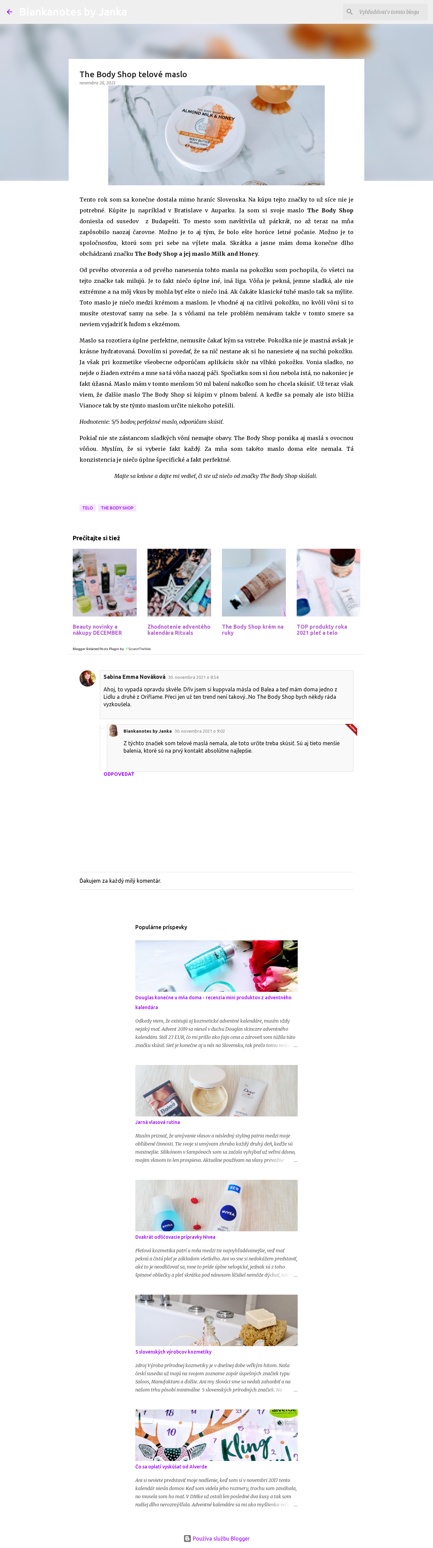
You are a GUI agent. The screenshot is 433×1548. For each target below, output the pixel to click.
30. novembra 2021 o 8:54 (193, 677)
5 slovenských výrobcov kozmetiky (173, 1352)
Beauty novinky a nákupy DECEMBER (97, 630)
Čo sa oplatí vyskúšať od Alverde (171, 1466)
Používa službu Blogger (220, 1538)
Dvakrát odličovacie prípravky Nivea (175, 1237)
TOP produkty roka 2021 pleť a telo (322, 630)
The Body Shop (117, 508)
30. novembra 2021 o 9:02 (200, 731)
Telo (87, 508)
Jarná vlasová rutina (157, 1122)
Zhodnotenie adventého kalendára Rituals (178, 630)
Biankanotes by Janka (73, 11)
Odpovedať (119, 774)
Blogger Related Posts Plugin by (98, 649)
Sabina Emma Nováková (134, 677)
